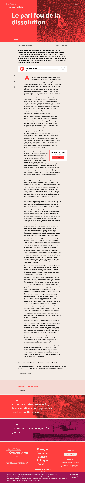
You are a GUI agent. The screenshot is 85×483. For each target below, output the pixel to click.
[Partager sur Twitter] (14, 81)
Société (42, 464)
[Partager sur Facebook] (14, 76)
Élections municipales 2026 (42, 470)
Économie (42, 452)
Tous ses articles (22, 390)
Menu (76, 4)
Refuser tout (74, 477)
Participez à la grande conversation (25, 373)
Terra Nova (19, 456)
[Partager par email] (14, 87)
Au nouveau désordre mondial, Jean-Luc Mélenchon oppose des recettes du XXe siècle (32, 408)
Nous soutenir (70, 471)
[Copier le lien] (14, 84)
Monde (42, 456)
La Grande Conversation (26, 45)
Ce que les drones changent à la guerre (31, 430)
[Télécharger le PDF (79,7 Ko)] (14, 90)
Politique (15, 39)
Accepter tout (73, 474)
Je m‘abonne (58, 157)
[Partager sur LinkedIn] (14, 79)
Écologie (42, 449)
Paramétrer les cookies (74, 479)
